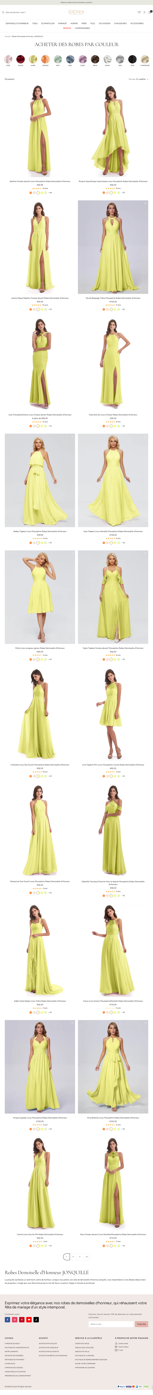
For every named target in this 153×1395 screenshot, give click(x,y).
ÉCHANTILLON (47, 23)
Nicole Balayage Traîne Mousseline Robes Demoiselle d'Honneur (113, 298)
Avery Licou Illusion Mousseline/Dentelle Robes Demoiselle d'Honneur (113, 1001)
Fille (92, 23)
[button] (8, 61)
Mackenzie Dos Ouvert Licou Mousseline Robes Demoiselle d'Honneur (40, 881)
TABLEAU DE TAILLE (82, 1351)
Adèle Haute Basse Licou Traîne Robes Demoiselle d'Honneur (40, 1001)
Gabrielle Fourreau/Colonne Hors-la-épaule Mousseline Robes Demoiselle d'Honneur (113, 883)
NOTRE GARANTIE (11, 1351)
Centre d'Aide (123, 1343)
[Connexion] (144, 12)
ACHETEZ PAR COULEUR (48, 1343)
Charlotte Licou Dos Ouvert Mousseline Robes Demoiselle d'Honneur (40, 765)
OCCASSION (104, 23)
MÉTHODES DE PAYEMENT (14, 1360)
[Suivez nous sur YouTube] (29, 1319)
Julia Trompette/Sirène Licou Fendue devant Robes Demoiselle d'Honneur (39, 415)
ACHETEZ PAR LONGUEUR (48, 1347)
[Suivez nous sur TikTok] (36, 1319)
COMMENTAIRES (82, 28)
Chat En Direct (123, 1347)
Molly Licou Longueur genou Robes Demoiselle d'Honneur (40, 648)
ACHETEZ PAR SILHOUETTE (49, 1351)
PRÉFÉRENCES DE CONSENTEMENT (18, 1376)
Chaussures (120, 23)
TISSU (35, 23)
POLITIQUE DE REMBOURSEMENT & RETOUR (91, 1360)
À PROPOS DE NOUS (12, 1343)
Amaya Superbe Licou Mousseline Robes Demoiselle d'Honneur (40, 1118)
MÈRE (84, 23)
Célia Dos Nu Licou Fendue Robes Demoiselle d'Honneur (113, 415)
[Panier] (149, 12)
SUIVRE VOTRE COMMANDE (85, 1363)
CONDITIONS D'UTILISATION (15, 1372)
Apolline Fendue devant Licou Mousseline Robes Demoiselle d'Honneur (40, 181)
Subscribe (141, 1324)
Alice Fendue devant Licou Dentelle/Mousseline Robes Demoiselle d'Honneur (113, 1234)
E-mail (120, 1350)
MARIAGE (62, 23)
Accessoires (137, 23)
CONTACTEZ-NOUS (82, 1343)
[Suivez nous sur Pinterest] (22, 1319)
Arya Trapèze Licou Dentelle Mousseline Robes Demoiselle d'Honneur (113, 531)
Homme (74, 23)
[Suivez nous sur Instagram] (14, 1319)
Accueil (7, 36)
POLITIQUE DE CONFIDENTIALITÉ (17, 1347)
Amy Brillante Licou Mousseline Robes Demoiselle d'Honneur (113, 1118)
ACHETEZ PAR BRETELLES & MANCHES (53, 1355)
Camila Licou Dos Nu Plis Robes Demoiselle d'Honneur (40, 1234)
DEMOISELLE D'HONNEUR (17, 23)
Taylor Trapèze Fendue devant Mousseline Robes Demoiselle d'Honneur (113, 648)
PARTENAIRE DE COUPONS (85, 1368)
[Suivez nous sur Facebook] (7, 1319)
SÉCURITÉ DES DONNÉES (14, 1355)
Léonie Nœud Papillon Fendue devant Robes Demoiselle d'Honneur (40, 298)
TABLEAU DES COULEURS (84, 1347)
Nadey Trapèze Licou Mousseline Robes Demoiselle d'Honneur (39, 531)
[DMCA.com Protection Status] (145, 1387)
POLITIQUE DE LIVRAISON (84, 1355)
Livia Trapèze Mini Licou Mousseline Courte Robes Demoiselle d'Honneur (113, 765)
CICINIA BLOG (10, 1363)
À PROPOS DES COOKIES (14, 1368)
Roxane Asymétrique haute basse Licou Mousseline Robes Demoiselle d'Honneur (113, 181)
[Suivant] (86, 1256)
